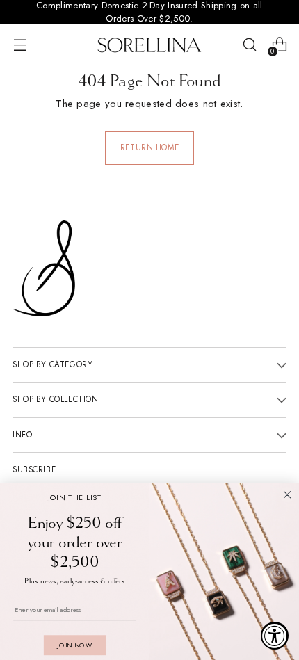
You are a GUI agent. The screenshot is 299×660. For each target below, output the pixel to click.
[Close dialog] (288, 495)
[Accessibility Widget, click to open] (275, 636)
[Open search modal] (249, 45)
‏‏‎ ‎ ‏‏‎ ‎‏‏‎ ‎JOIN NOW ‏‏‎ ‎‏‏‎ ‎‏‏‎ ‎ (75, 645)
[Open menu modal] (20, 45)
